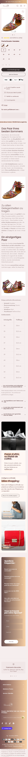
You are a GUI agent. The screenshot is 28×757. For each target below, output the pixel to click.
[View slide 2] (12, 676)
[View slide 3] (14, 676)
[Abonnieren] (22, 717)
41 (19, 54)
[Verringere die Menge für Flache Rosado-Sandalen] (3, 65)
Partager (5, 105)
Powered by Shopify (17, 746)
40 (14, 54)
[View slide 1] (11, 676)
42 (3, 59)
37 (19, 50)
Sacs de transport (8, 515)
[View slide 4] (16, 676)
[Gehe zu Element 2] (14, 35)
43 (9, 59)
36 (14, 50)
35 (9, 50)
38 (3, 54)
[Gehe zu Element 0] (12, 35)
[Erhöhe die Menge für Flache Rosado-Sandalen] (9, 65)
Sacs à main (6, 546)
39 (9, 54)
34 (3, 50)
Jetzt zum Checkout (13, 74)
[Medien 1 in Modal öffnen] (22, 11)
